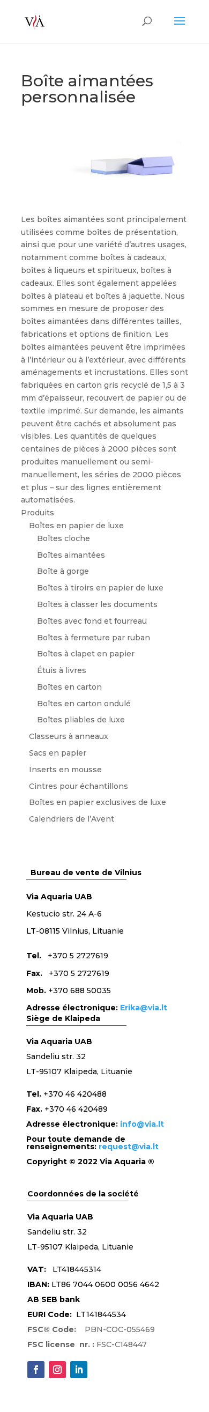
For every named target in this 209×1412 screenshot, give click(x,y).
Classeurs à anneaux (68, 736)
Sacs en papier (57, 753)
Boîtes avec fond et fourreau (92, 621)
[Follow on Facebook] (35, 1369)
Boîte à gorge (63, 571)
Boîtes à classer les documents (97, 604)
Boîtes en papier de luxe (76, 525)
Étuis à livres (61, 670)
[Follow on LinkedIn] (78, 1369)
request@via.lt (129, 1146)
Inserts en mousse (65, 769)
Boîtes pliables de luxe (81, 720)
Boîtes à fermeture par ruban (93, 637)
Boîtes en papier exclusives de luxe (97, 802)
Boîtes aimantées (71, 555)
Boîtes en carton (69, 687)
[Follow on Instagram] (57, 1369)
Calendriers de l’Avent (71, 819)
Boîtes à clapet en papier (86, 654)
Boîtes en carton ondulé (84, 703)
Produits (37, 513)
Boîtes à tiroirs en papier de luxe (100, 588)
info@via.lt (142, 1124)
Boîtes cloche (63, 538)
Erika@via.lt (143, 1007)
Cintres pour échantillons (78, 786)
